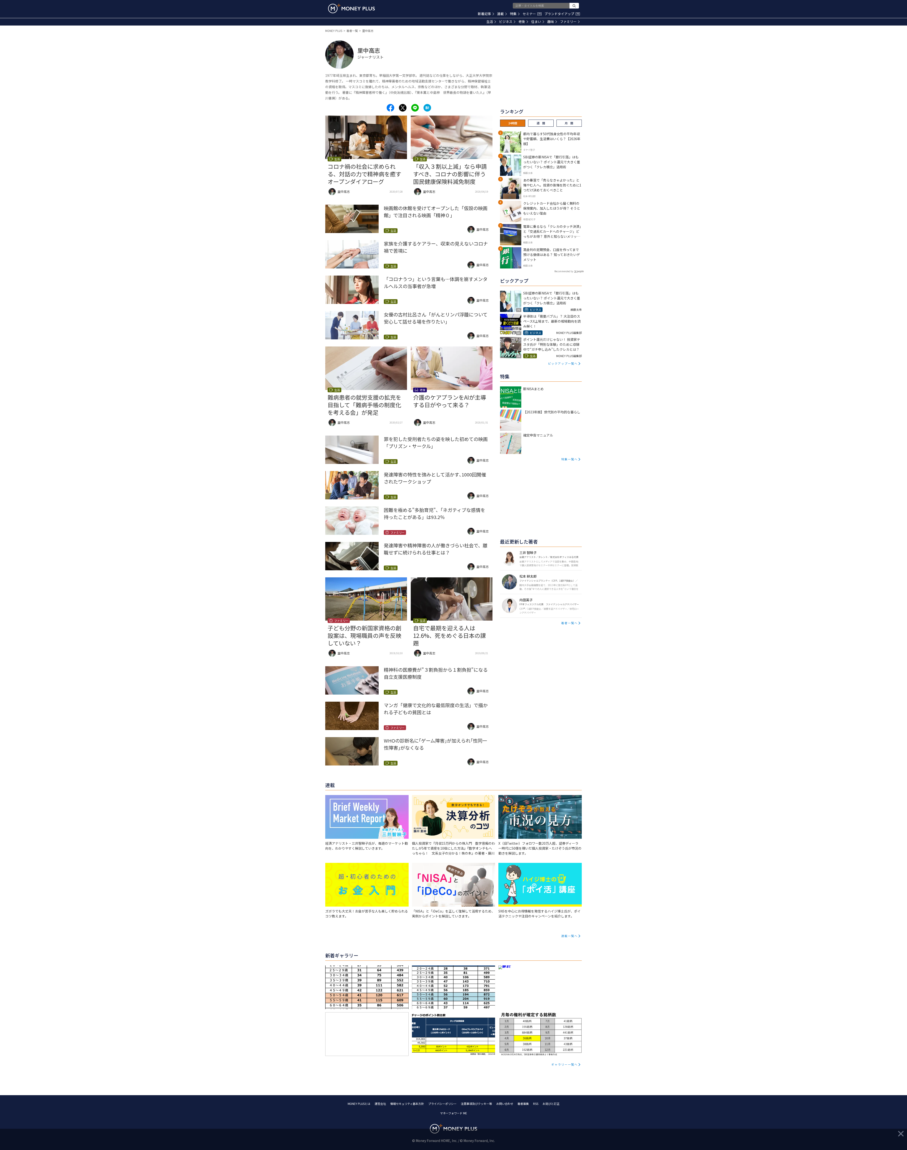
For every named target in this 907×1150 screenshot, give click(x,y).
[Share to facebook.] (390, 108)
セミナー (532, 13)
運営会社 (380, 1104)
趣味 (550, 21)
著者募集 (523, 1104)
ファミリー (568, 21)
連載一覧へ (569, 936)
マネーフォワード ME (453, 1113)
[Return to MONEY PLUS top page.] (351, 8)
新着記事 (484, 13)
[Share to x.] (402, 108)
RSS (535, 1104)
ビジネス (505, 21)
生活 (489, 21)
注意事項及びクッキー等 (476, 1104)
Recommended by (563, 271)
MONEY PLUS (333, 31)
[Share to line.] (415, 108)
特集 (513, 13)
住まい (536, 21)
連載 (500, 13)
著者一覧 (352, 31)
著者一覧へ (569, 623)
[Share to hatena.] (427, 108)
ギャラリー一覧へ (564, 1064)
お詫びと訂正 (551, 1104)
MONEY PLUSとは (359, 1104)
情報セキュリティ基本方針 (407, 1104)
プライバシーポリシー (442, 1104)
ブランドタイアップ (561, 13)
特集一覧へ (569, 459)
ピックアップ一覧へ (563, 363)
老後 (521, 21)
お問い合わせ (504, 1104)
